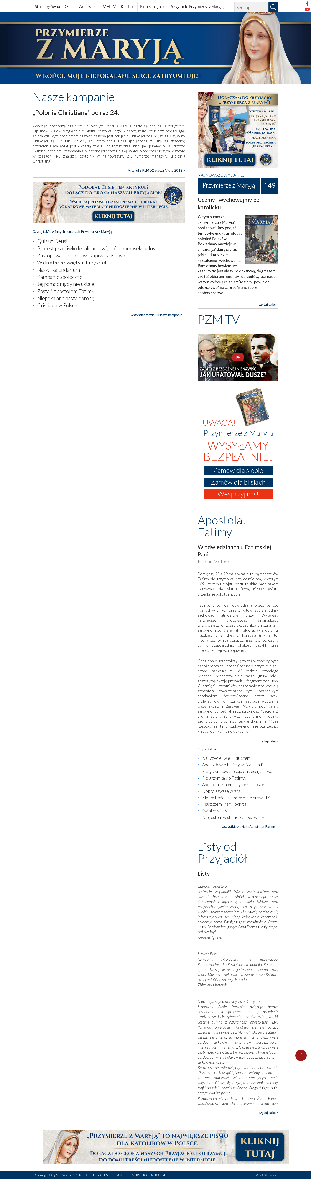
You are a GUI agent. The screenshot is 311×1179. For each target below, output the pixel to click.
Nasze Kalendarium (58, 270)
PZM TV (108, 6)
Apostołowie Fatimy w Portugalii (232, 764)
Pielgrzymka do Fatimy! (224, 777)
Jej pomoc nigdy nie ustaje (65, 284)
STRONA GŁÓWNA (264, 1175)
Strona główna (47, 6)
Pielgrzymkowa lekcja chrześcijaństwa (237, 771)
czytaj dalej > (268, 304)
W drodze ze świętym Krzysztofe (73, 262)
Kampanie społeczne (59, 277)
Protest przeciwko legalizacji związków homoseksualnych (99, 248)
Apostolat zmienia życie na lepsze (233, 784)
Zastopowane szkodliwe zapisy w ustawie (82, 255)
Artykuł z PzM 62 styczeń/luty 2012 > (156, 170)
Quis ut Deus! (52, 241)
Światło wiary (214, 810)
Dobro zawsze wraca (221, 791)
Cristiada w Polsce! (58, 305)
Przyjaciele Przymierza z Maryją (196, 6)
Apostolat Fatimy (222, 526)
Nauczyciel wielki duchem (226, 758)
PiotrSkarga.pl (152, 6)
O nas (69, 6)
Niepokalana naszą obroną (65, 298)
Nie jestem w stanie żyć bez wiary (233, 817)
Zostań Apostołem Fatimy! (66, 291)
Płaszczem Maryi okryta (224, 804)
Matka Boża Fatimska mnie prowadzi (236, 797)
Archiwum (88, 6)
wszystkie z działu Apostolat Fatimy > (250, 826)
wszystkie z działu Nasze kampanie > (158, 315)
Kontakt (128, 6)
